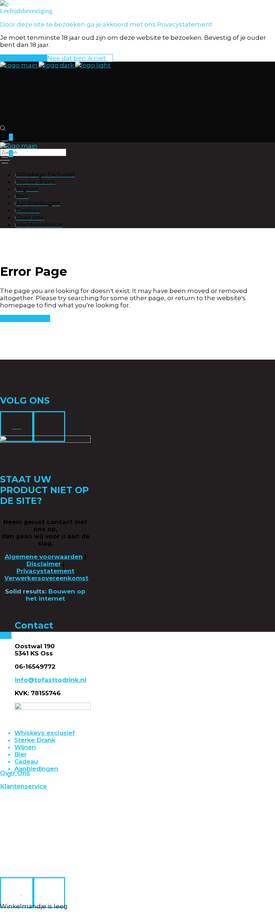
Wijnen (25, 747)
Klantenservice (23, 786)
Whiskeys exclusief (44, 732)
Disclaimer (43, 563)
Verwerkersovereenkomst (46, 578)
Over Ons (15, 773)
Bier (20, 754)
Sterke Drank (34, 740)
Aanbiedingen (36, 768)
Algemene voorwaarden (44, 556)
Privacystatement (45, 571)
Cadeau (26, 761)
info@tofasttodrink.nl (50, 679)
